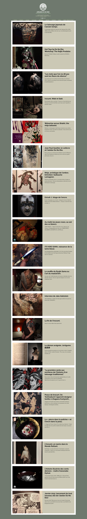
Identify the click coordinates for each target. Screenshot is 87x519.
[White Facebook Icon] (43, 18)
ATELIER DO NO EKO (43, 12)
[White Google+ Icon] (45, 18)
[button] (34, 20)
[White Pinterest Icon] (41, 18)
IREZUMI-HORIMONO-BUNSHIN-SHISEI (43, 15)
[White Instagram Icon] (42, 18)
